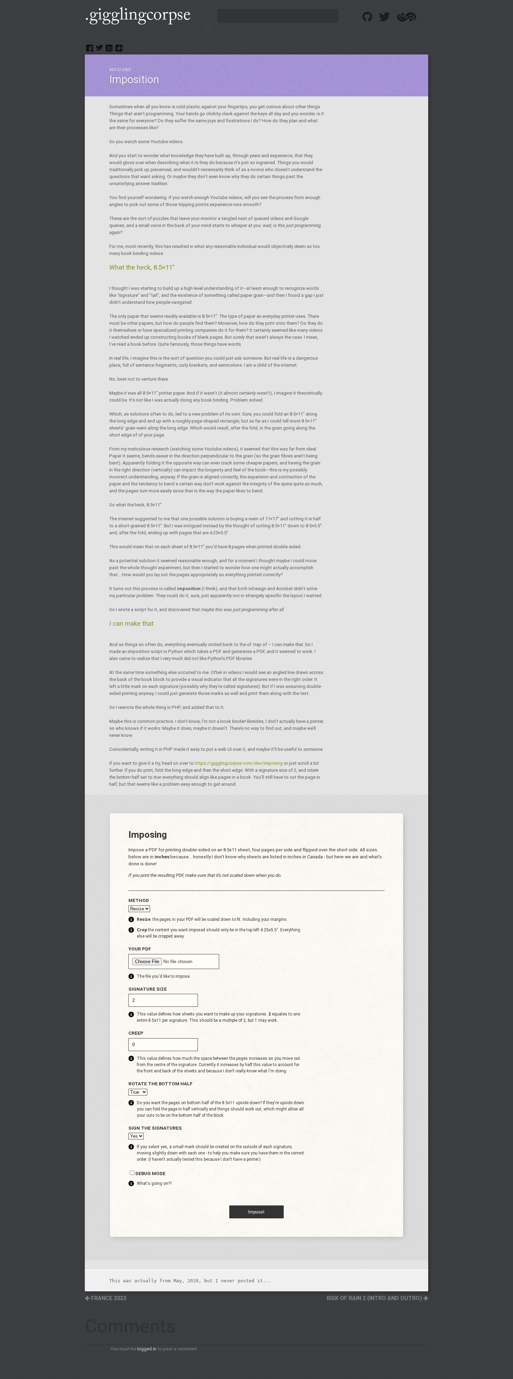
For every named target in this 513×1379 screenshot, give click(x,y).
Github (368, 17)
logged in (146, 1348)
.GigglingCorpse (138, 15)
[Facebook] (90, 48)
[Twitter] (99, 48)
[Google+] (109, 48)
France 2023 (108, 1298)
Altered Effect (406, 17)
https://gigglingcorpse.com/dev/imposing (239, 763)
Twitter (385, 17)
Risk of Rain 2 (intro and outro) (375, 1298)
